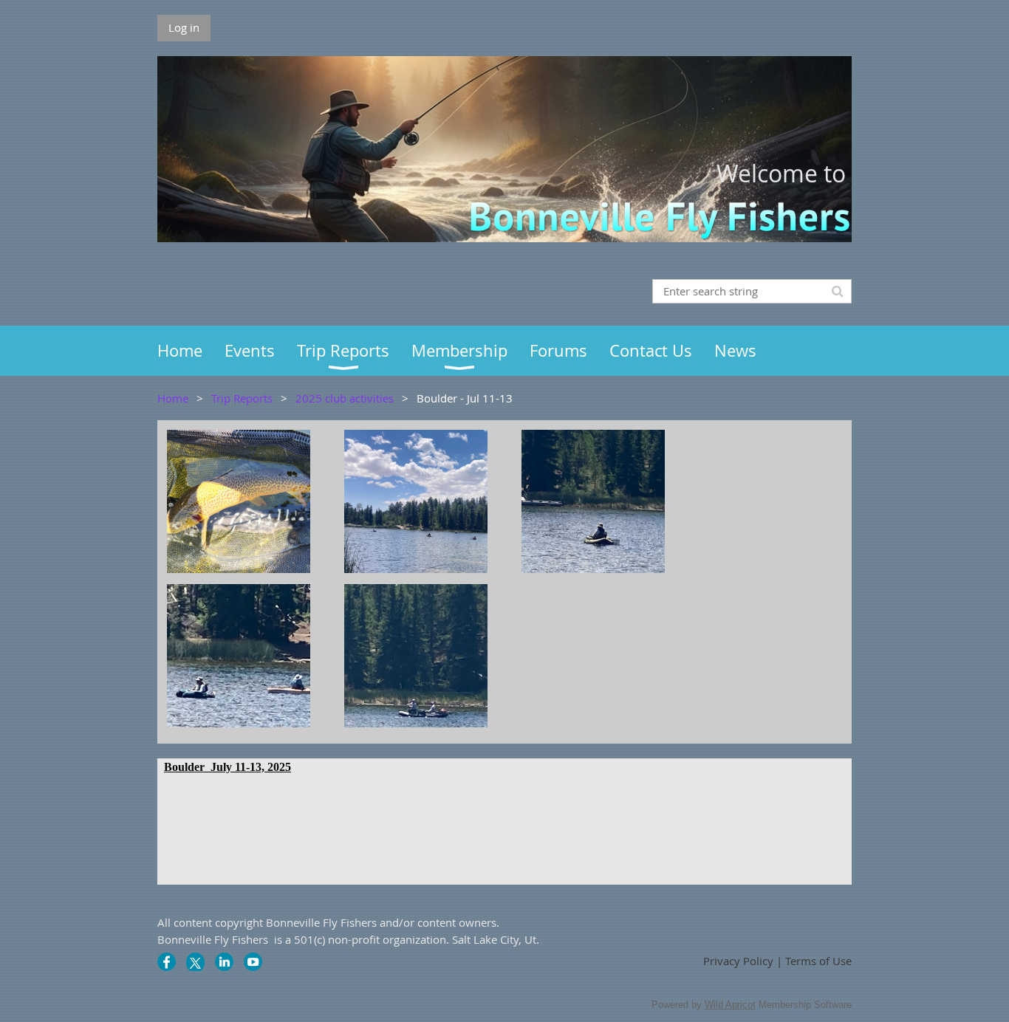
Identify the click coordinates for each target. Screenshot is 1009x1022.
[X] (195, 962)
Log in (183, 27)
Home (172, 398)
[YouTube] (253, 962)
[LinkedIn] (224, 962)
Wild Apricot (730, 1004)
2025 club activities (344, 398)
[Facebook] (166, 962)
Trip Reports (242, 398)
